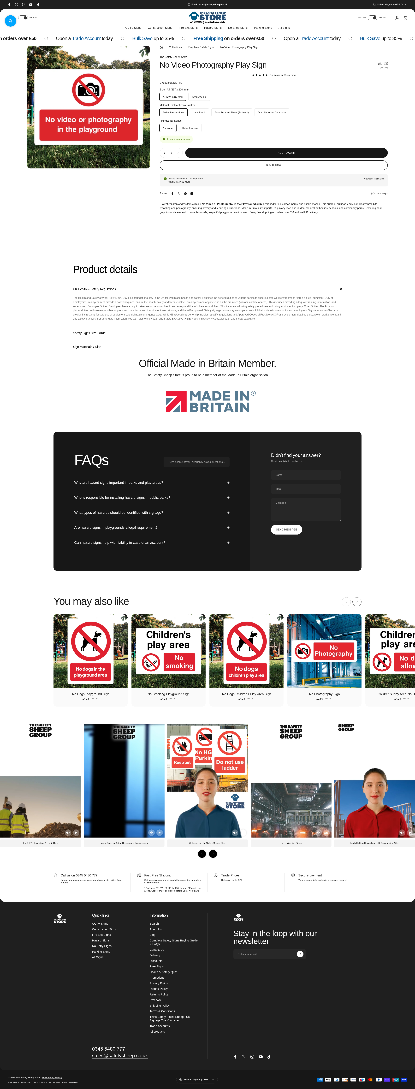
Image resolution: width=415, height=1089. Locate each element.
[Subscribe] (300, 954)
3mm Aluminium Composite (272, 112)
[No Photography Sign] (324, 651)
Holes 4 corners (190, 128)
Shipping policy (54, 1082)
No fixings (168, 128)
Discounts (156, 961)
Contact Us (157, 949)
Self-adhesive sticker (173, 112)
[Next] (357, 601)
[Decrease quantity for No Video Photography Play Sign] (163, 153)
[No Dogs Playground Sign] (90, 651)
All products (157, 1031)
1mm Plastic (199, 112)
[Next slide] (213, 854)
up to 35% (80, 38)
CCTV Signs (100, 923)
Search (154, 923)
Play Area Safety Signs (201, 47)
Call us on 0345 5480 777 (79, 875)
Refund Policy (159, 988)
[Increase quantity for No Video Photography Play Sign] (179, 153)
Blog (152, 934)
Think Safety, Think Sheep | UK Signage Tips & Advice (170, 1018)
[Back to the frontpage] (161, 47)
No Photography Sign (324, 694)
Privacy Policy (159, 983)
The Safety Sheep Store (173, 57)
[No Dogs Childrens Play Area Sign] (246, 651)
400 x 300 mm (199, 96)
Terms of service (40, 1082)
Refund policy (26, 1082)
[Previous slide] (202, 854)
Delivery (155, 955)
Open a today (239, 38)
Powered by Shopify (52, 1077)
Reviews (155, 1000)
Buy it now (273, 165)
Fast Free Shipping (158, 875)
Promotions (157, 977)
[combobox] (390, 4)
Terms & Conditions (162, 1011)
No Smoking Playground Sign (169, 694)
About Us (156, 929)
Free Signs (157, 966)
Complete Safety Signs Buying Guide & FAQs (174, 942)
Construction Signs (104, 929)
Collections (175, 47)
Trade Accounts (160, 1026)
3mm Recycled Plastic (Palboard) (232, 112)
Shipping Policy (160, 1005)
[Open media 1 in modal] (88, 107)
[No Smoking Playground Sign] (168, 651)
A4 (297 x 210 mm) (173, 96)
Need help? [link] (382, 193)
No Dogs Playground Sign (90, 694)
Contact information (69, 1082)
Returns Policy (159, 994)
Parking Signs (101, 951)
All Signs (97, 957)
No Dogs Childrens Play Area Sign (246, 694)
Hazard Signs (101, 940)
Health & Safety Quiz (163, 972)
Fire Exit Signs (101, 934)
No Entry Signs (102, 946)
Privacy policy (13, 1082)
